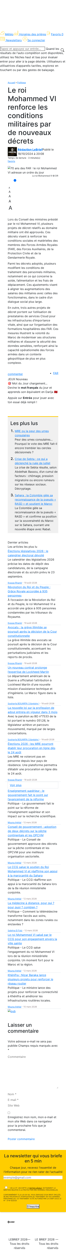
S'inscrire (33, 1206)
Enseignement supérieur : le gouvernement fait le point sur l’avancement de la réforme (28, 795)
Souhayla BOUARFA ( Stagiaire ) (23, 703)
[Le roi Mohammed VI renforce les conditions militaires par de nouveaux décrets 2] (33, 170)
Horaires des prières (32, 34)
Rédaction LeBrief (30, 149)
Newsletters (14, 40)
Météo (9, 34)
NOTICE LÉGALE (35, 1188)
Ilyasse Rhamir (15, 582)
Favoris (57, 34)
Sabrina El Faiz (15, 930)
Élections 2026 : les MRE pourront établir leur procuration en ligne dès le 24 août (31, 748)
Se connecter (36, 40)
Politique (21, 82)
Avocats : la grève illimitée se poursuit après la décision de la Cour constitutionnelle (32, 632)
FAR (55, 373)
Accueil (11, 82)
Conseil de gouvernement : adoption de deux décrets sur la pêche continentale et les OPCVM (32, 831)
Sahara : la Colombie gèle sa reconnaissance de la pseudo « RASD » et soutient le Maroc (35, 500)
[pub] (12, 1011)
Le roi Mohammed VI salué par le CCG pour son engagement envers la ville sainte (32, 939)
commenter (15, 374)
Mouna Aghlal (14, 822)
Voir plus (15, 785)
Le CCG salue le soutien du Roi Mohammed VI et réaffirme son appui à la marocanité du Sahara (32, 871)
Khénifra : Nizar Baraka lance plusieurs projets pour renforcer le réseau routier (30, 979)
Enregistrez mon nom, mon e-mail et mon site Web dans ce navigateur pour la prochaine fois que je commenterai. (32, 1123)
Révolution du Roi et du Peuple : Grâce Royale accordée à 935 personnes (29, 591)
